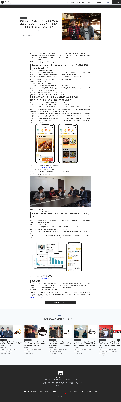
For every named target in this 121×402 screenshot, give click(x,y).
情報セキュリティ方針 (78, 391)
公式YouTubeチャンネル (60, 393)
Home (2, 6)
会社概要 (26, 391)
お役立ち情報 (90, 2)
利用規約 (47, 391)
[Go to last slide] (2, 340)
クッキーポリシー (68, 391)
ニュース (84, 2)
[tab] (55, 359)
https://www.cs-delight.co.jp (37, 297)
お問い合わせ (116, 2)
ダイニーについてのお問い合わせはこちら (41, 167)
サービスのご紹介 (71, 2)
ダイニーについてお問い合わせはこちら (40, 278)
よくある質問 (98, 2)
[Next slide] (118, 340)
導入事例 (78, 2)
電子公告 (33, 391)
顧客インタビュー (12, 6)
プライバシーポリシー (56, 391)
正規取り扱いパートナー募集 (91, 391)
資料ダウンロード (107, 2)
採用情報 (40, 391)
